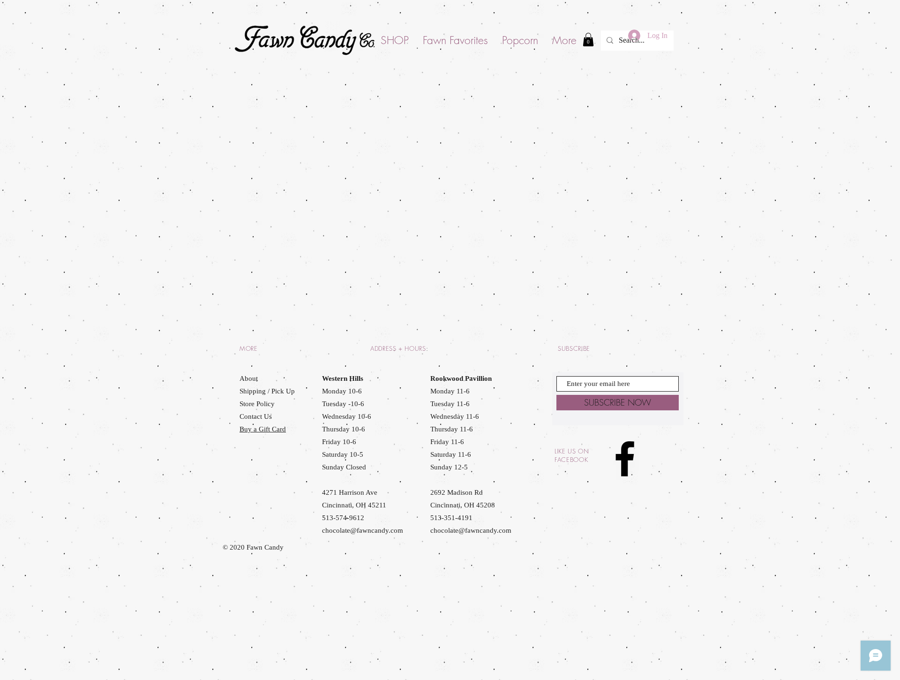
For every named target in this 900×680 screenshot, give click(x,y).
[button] (588, 39)
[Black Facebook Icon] (624, 458)
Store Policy (257, 404)
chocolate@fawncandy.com (362, 530)
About (249, 378)
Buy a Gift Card (263, 429)
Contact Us (256, 416)
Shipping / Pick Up (268, 391)
